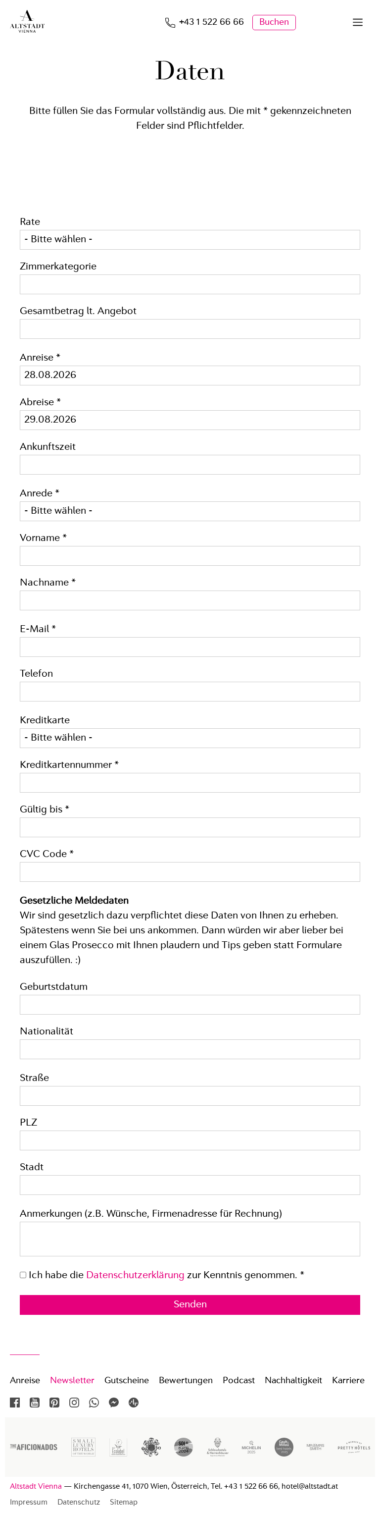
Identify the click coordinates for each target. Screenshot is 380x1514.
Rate (30, 222)
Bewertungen (186, 1380)
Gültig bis (44, 810)
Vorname (43, 538)
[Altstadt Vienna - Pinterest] (54, 1402)
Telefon (36, 674)
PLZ (28, 1123)
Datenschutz (78, 1503)
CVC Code (47, 855)
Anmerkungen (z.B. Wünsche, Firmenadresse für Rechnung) (151, 1214)
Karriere (348, 1380)
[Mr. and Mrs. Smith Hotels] (315, 1453)
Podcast (239, 1380)
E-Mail (38, 630)
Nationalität (46, 1032)
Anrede (39, 494)
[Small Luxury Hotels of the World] (83, 1454)
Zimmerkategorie (58, 267)
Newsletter (72, 1380)
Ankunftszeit (48, 447)
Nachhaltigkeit (293, 1380)
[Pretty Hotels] (354, 1451)
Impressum (29, 1503)
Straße (34, 1078)
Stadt (32, 1168)
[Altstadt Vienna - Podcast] (134, 1402)
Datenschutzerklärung (135, 1276)
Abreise (40, 403)
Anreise (40, 358)
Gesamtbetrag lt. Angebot (78, 312)
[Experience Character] (218, 1454)
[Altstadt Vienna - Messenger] (114, 1402)
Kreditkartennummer (69, 765)
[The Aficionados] (33, 1448)
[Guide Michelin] (251, 1454)
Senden (190, 1305)
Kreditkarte (45, 721)
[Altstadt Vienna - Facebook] (15, 1402)
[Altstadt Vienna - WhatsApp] (94, 1402)
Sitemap (124, 1503)
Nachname (48, 583)
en (335, 22)
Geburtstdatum (54, 987)
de (314, 22)
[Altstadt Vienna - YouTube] (35, 1402)
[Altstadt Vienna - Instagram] (74, 1402)
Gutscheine (126, 1380)
